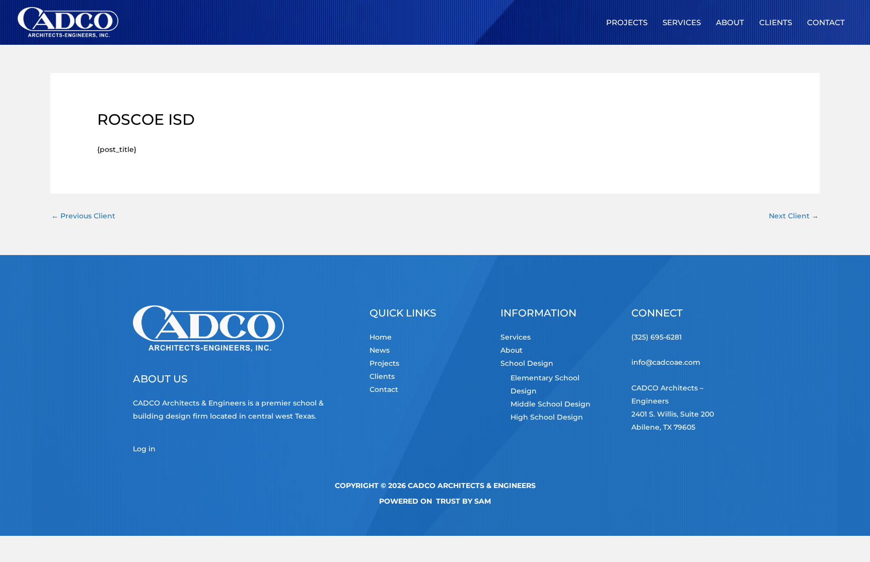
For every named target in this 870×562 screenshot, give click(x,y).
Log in (144, 448)
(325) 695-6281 (656, 337)
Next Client (794, 215)
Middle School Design (551, 404)
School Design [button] (526, 363)
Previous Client (83, 215)
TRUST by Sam (463, 501)
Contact (384, 389)
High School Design (547, 417)
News (380, 350)
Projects (384, 363)
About (511, 350)
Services (515, 337)
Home (381, 337)
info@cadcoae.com (665, 362)
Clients (382, 376)
